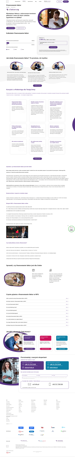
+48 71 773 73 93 (30, 364)
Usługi (19, 407)
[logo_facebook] (9, 423)
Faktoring (24, 1)
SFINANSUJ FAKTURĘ (37, 85)
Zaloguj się (59, 1)
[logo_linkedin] (10, 423)
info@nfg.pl (54, 367)
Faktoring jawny (33, 404)
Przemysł (20, 410)
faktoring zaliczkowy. (35, 181)
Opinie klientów (8, 403)
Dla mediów (7, 419)
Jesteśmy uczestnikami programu (9, 450)
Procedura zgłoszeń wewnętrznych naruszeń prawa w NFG (11, 416)
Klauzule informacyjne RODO (9, 414)
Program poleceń (8, 410)
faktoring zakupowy (27, 181)
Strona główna (7, 7)
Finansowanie (58, 407)
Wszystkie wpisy (58, 401)
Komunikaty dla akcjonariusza (10, 407)
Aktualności (57, 403)
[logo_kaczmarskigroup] (37, 452)
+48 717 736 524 (57, 384)
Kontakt (40, 1)
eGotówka (45, 403)
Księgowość (57, 404)
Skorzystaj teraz (53, 47)
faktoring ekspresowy (19, 181)
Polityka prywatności (8, 413)
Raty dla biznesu (30, 1)
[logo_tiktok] (11, 423)
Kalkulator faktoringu (8, 404)
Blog (36, 1)
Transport (20, 403)
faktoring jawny (11, 181)
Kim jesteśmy (8, 401)
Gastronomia (20, 411)
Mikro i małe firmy (21, 401)
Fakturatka (45, 404)
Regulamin (7, 411)
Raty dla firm (32, 411)
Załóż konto (66, 1)
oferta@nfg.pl (29, 367)
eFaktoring (45, 401)
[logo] (7, 2)
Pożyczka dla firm (17, 1)
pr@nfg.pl (36, 384)
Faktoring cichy (33, 403)
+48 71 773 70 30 (55, 364)
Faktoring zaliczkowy (33, 407)
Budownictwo (20, 404)
